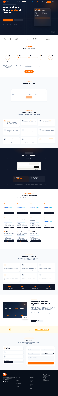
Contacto (28, 1)
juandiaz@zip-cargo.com (34, 224)
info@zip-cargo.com (46, 380)
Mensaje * (29, 355)
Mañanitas (31, 380)
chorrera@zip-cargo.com (34, 238)
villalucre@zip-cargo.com (8, 238)
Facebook (34, 320)
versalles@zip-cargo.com (21, 224)
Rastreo (20, 1)
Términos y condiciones (19, 387)
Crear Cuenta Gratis (29, 71)
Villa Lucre (31, 385)
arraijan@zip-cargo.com (21, 238)
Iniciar (45, 1)
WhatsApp (9, 227)
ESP (53, 1)
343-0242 (19, 237)
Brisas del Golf (32, 376)
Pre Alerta (33, 1)
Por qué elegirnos (18, 383)
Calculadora (39, 1)
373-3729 (6, 223)
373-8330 (19, 223)
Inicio (8, 1)
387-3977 (32, 223)
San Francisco (32, 377)
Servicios (17, 1)
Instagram (40, 320)
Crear (49, 1)
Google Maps (6, 207)
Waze (11, 207)
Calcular (28, 97)
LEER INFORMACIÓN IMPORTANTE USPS (43, 329)
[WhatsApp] (7, 381)
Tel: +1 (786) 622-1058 (46, 378)
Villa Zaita (31, 384)
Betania (31, 374)
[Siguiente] (54, 32)
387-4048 (44, 382)
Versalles (31, 381)
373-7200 (6, 237)
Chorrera (31, 388)
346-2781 (32, 237)
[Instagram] (5, 381)
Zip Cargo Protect (42, 392)
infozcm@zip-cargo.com (8, 224)
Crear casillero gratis (19, 376)
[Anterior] (52, 32)
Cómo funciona (12, 1)
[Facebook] (3, 381)
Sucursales (24, 1)
